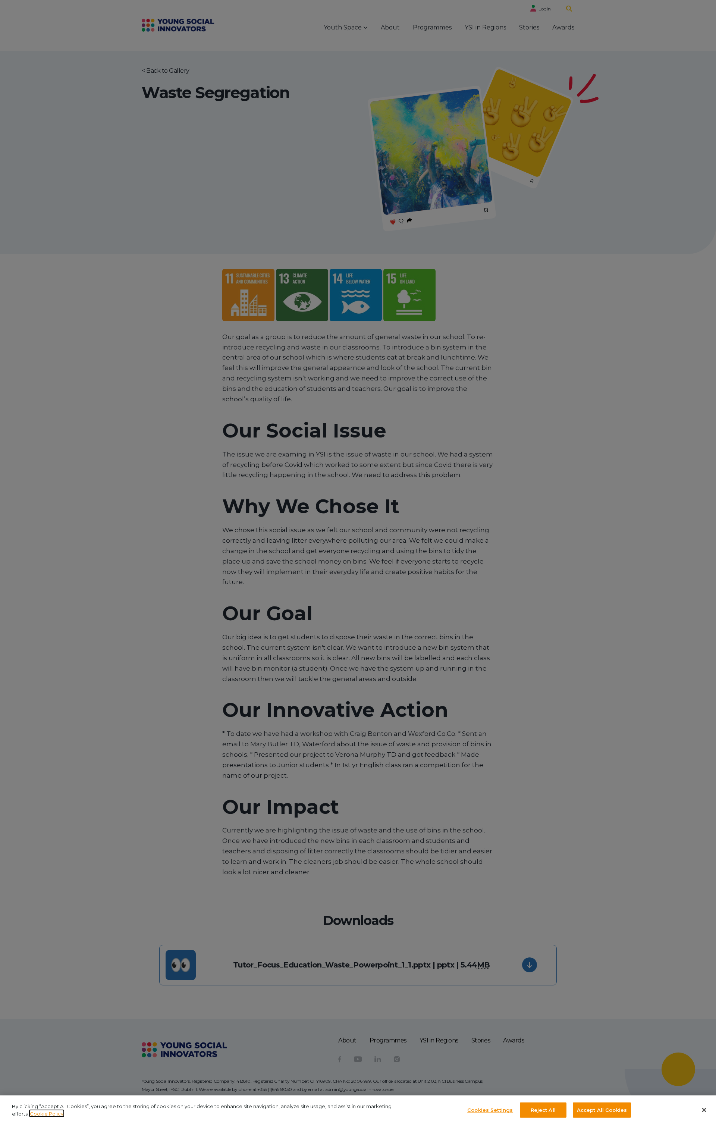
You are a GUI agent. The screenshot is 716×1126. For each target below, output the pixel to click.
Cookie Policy (46, 1113)
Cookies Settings (490, 1110)
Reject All (543, 1110)
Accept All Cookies (602, 1110)
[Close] (704, 1110)
